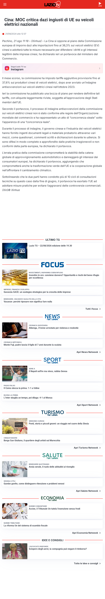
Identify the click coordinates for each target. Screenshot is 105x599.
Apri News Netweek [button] (87, 352)
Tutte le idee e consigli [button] (86, 563)
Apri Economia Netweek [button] (85, 532)
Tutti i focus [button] (91, 308)
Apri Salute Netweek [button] (87, 490)
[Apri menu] (5, 4)
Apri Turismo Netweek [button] (86, 447)
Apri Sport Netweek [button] (87, 405)
